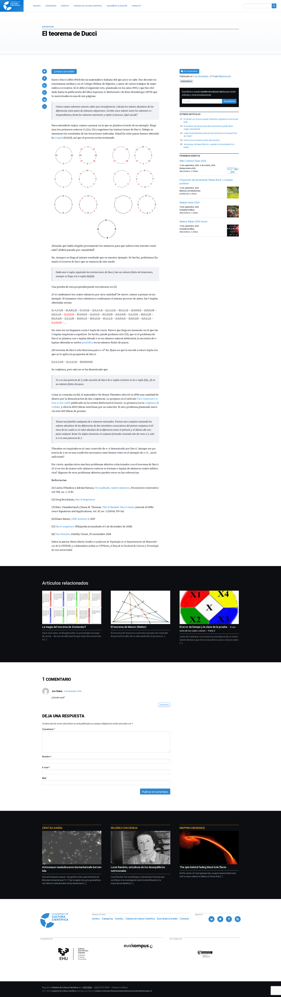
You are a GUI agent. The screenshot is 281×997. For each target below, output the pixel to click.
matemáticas (186, 81)
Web (44, 778)
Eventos (119, 918)
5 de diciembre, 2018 (72, 691)
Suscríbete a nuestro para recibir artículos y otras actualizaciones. (209, 93)
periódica (87, 342)
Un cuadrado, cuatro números (112, 487)
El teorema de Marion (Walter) (128, 626)
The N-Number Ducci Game (118, 507)
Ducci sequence (64, 526)
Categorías (107, 918)
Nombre (46, 756)
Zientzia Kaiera (52, 827)
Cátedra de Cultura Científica (140, 918)
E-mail (46, 767)
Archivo (96, 918)
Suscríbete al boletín (167, 918)
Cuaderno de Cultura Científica (63, 991)
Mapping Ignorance (192, 827)
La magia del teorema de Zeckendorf (64, 626)
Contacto (184, 918)
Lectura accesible (64, 71)
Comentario (48, 729)
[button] (44, 71)
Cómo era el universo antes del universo (202, 140)
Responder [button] (164, 705)
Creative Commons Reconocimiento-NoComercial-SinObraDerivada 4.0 (123, 991)
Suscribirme (229, 101)
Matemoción (48, 27)
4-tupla (58, 137)
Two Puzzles (62, 534)
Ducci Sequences (85, 499)
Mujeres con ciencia (124, 827)
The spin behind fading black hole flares (203, 867)
